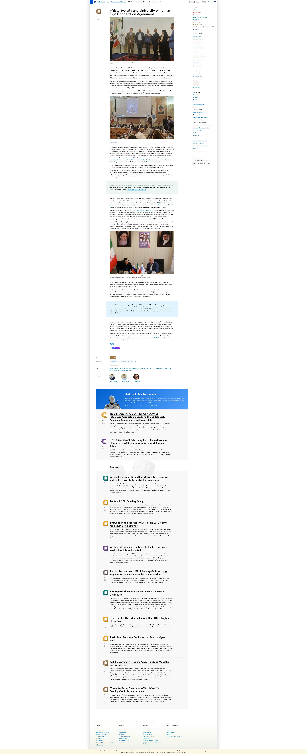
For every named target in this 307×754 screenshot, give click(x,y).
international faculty (198, 42)
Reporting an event (114, 361)
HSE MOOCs (196, 63)
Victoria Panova (148, 210)
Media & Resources (173, 726)
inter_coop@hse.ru (197, 130)
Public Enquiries (99, 744)
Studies (121, 726)
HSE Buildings (99, 740)
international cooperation (199, 54)
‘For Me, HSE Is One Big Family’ (127, 501)
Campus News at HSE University (115, 721)
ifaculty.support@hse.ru (198, 143)
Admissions (121, 728)
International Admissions (198, 104)
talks (112, 290)
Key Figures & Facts (100, 730)
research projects (197, 60)
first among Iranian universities (136, 189)
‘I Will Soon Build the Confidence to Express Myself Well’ (138, 639)
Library (168, 734)
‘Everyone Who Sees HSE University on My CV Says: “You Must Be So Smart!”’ (138, 524)
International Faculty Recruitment (201, 146)
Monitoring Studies (147, 734)
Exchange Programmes (124, 736)
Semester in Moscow (124, 740)
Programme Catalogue (124, 730)
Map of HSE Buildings (198, 112)
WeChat (197, 95)
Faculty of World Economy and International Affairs (134, 205)
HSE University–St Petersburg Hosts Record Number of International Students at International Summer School (138, 443)
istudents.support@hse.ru (199, 120)
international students (198, 39)
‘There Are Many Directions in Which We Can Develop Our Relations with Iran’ (135, 690)
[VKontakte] (111, 344)
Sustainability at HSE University (102, 732)
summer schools (197, 36)
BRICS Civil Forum (159, 338)
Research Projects (147, 732)
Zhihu (196, 99)
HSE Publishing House (142, 368)
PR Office (195, 133)
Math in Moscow (197, 66)
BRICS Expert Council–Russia (135, 210)
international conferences (199, 57)
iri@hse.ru (195, 148)
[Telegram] (113, 344)
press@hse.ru (196, 135)
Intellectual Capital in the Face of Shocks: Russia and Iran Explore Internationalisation (138, 548)
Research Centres (147, 730)
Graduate (121, 734)
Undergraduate (122, 732)
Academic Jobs (146, 738)
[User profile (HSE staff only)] (212, 2)
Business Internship (123, 742)
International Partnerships (101, 736)
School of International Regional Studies (120, 370)
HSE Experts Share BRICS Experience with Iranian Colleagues (137, 593)
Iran (135, 361)
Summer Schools (123, 738)
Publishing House (170, 732)
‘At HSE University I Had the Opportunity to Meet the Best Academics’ (139, 663)
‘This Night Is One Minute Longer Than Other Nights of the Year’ (139, 619)
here (153, 751)
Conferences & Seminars (148, 736)
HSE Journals (169, 730)
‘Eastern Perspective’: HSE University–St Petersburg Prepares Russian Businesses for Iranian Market (138, 573)
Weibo (196, 97)
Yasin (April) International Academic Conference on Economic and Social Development (151, 742)
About (98, 726)
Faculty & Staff (99, 738)
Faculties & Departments (101, 734)
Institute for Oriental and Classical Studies (124, 160)
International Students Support (200, 117)
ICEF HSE (195, 51)
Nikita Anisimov (164, 68)
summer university (197, 48)
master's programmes (198, 45)
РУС (203, 1)
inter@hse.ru (196, 107)
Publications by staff (171, 728)
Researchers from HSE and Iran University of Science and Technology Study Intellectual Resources (139, 478)
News (105, 721)
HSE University (99, 721)
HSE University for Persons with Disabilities (105, 742)
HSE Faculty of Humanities (148, 160)
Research (146, 726)
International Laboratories (148, 728)
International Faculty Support (200, 140)
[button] (111, 117)
